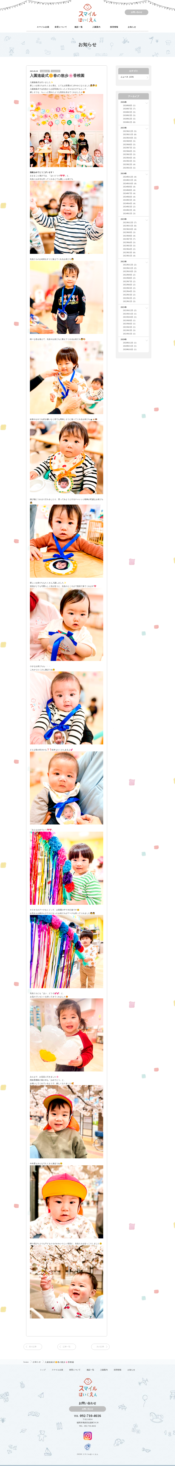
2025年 (124, 128)
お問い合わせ (136, 12)
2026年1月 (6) (129, 122)
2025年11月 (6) (129, 134)
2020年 (124, 339)
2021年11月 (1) (129, 314)
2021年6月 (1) (129, 324)
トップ (43, 1370)
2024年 (124, 173)
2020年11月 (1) (129, 346)
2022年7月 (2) (129, 281)
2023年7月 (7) (129, 239)
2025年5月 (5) (129, 154)
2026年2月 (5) (129, 119)
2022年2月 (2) (129, 298)
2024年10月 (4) (129, 183)
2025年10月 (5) (129, 138)
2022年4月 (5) (129, 291)
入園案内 (96, 27)
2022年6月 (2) (129, 285)
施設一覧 (79, 27)
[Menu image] (87, 1435)
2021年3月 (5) (129, 330)
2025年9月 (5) (129, 141)
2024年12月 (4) (129, 177)
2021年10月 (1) (129, 317)
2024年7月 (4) (129, 193)
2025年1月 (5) (129, 168)
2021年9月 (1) (129, 320)
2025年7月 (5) (129, 148)
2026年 (124, 102)
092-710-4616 (90, 1416)
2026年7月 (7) (129, 109)
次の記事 (100, 1347)
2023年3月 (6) (129, 252)
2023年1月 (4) (129, 256)
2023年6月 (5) (129, 242)
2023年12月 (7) (129, 222)
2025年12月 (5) (129, 131)
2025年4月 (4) (129, 158)
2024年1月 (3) (129, 213)
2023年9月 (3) (129, 232)
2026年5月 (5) (129, 112)
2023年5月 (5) (129, 246)
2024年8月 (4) (129, 190)
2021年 (124, 307)
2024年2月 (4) (129, 210)
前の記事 (33, 1347)
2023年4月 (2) (129, 249)
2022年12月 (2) (129, 265)
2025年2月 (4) (129, 164)
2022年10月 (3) (129, 271)
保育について (61, 27)
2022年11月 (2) (129, 268)
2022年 (124, 261)
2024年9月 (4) (129, 187)
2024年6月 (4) (129, 197)
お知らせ (132, 27)
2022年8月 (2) (129, 278)
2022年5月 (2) (129, 288)
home (26, 1362)
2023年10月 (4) (129, 229)
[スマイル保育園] (87, 12)
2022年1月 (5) (129, 301)
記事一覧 (66, 1347)
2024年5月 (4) (129, 200)
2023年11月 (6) (129, 226)
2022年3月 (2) (129, 295)
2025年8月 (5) (129, 144)
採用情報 (114, 27)
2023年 (124, 219)
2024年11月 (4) (129, 180)
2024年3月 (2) (129, 207)
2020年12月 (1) (129, 343)
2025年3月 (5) (129, 161)
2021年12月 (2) (129, 310)
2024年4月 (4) (129, 203)
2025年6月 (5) (129, 151)
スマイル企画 (43, 27)
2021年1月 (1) (129, 334)
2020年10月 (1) (129, 349)
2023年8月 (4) (129, 236)
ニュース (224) (127, 77)
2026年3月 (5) (129, 115)
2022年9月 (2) (129, 275)
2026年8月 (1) (129, 105)
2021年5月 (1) (129, 327)
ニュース (55, 71)
